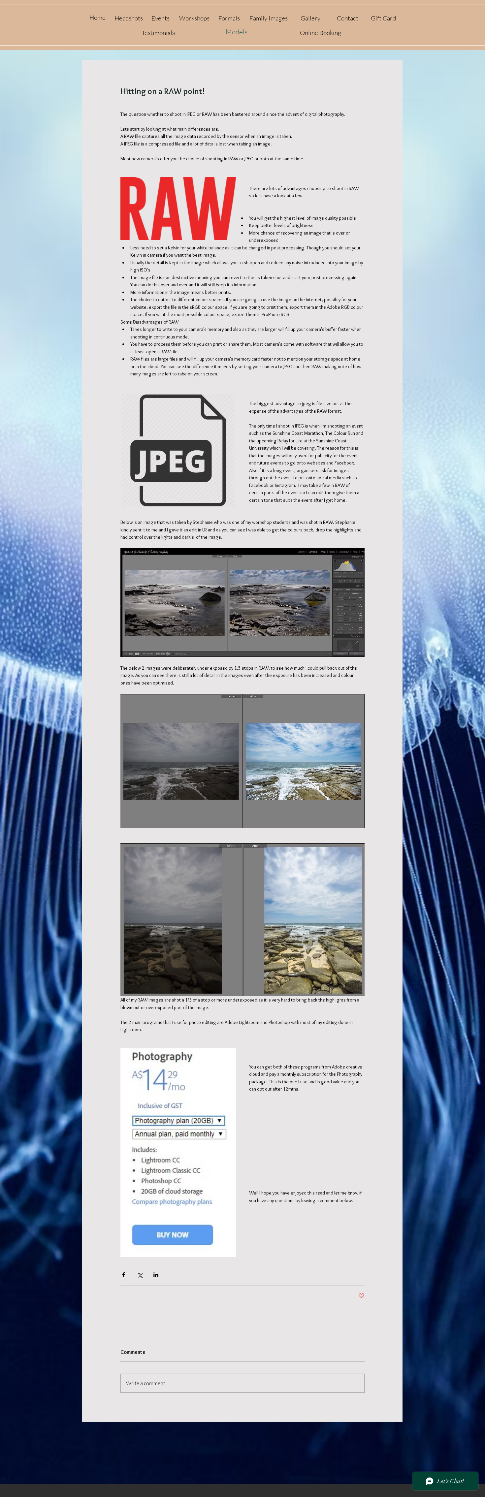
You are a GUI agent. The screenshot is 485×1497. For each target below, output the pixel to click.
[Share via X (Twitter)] (140, 1275)
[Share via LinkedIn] (156, 1275)
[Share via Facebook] (123, 1275)
